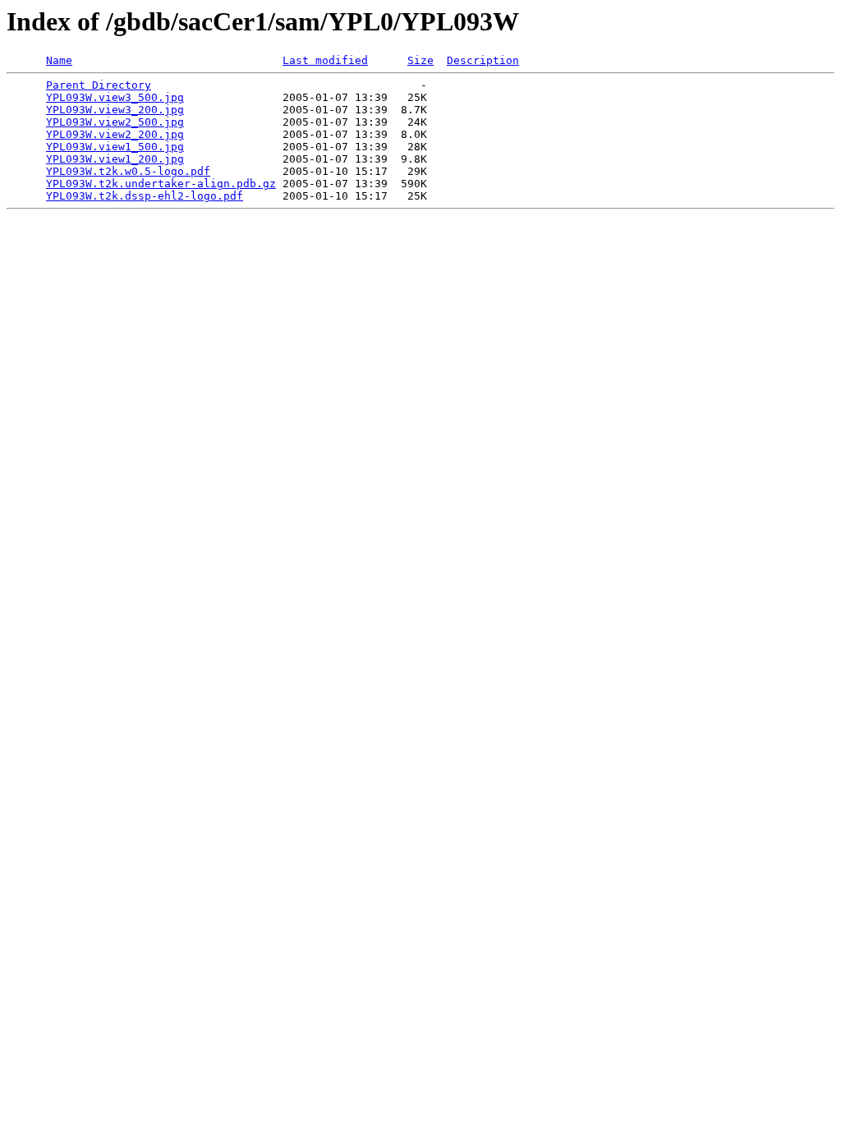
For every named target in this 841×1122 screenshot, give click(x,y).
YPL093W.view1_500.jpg (115, 146)
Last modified (325, 60)
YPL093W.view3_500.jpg (115, 97)
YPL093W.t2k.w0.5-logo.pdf (128, 171)
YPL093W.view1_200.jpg (115, 159)
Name (59, 60)
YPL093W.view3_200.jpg (115, 109)
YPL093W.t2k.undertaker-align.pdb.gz (161, 183)
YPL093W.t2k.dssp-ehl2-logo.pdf (144, 196)
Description (483, 60)
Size (420, 60)
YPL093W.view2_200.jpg (115, 134)
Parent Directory (98, 85)
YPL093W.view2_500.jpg (115, 122)
